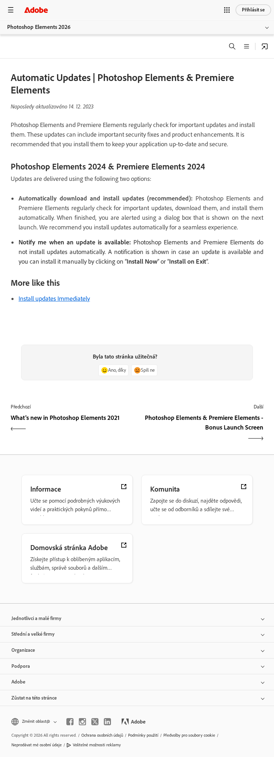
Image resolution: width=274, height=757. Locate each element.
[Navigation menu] (10, 10)
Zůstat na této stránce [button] (34, 698)
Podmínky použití (143, 735)
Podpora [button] (20, 666)
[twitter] (94, 721)
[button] (227, 10)
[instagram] (82, 721)
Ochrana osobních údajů (102, 735)
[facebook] (69, 721)
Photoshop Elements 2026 (39, 27)
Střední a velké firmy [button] (33, 634)
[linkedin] (107, 721)
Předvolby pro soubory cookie (189, 735)
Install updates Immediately (54, 299)
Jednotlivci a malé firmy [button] (36, 618)
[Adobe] (36, 10)
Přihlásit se (253, 10)
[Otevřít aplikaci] (264, 46)
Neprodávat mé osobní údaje (36, 744)
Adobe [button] (18, 682)
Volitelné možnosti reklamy (97, 744)
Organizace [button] (23, 650)
